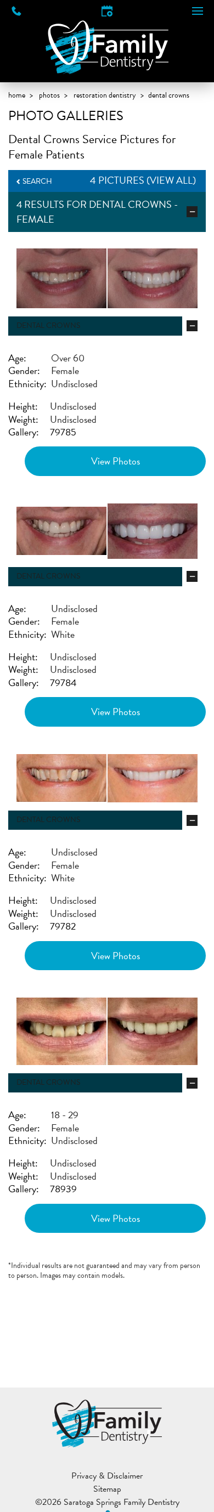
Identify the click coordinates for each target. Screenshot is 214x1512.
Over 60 (68, 357)
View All (171, 180)
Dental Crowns (130, 204)
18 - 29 (64, 1114)
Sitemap (107, 1489)
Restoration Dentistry (105, 95)
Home (16, 95)
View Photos (115, 461)
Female (65, 370)
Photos (49, 95)
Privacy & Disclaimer (107, 1475)
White (63, 634)
